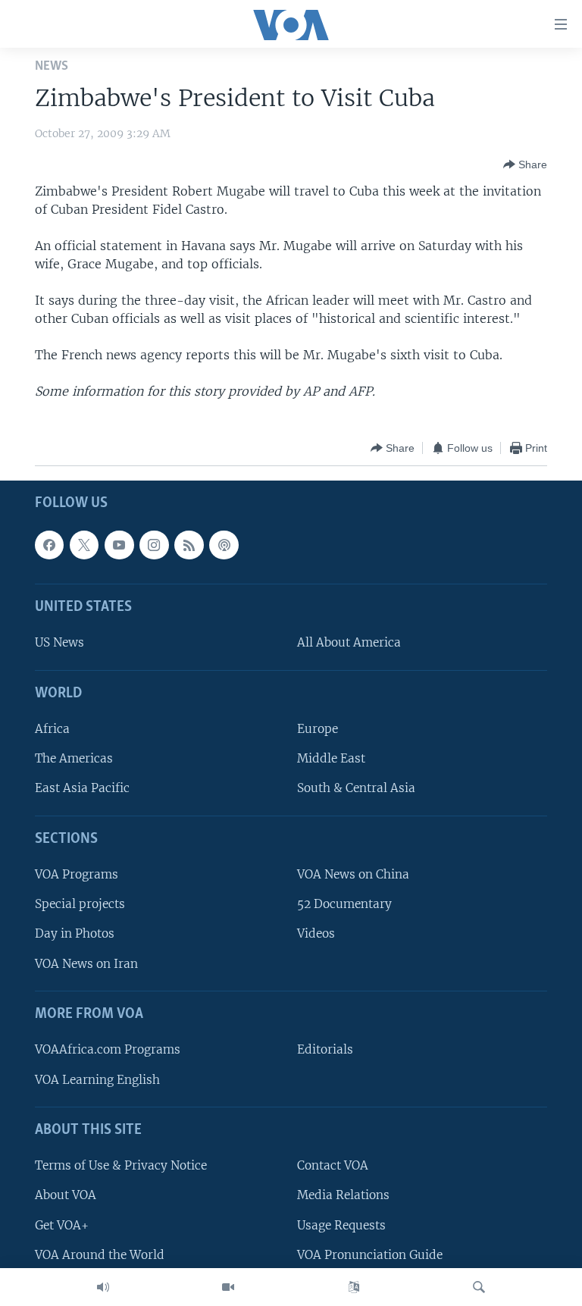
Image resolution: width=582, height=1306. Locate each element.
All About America (349, 643)
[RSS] (188, 545)
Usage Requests (341, 1225)
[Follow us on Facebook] (49, 545)
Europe (317, 729)
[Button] (525, 164)
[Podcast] (223, 545)
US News (59, 643)
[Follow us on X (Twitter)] (84, 545)
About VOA (65, 1196)
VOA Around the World (99, 1255)
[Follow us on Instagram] (153, 545)
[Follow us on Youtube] (119, 545)
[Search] (479, 1287)
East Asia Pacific (82, 788)
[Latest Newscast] (103, 1287)
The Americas (74, 759)
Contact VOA (332, 1166)
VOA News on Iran (86, 964)
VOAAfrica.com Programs (107, 1050)
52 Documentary (344, 904)
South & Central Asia (356, 788)
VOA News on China (353, 875)
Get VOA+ (62, 1225)
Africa (52, 729)
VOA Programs (76, 875)
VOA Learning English (97, 1080)
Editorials (325, 1050)
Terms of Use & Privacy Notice (121, 1166)
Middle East (331, 759)
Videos (316, 934)
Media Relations (343, 1196)
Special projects (80, 904)
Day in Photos (74, 934)
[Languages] (354, 1287)
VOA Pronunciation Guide (370, 1255)
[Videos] (228, 1287)
